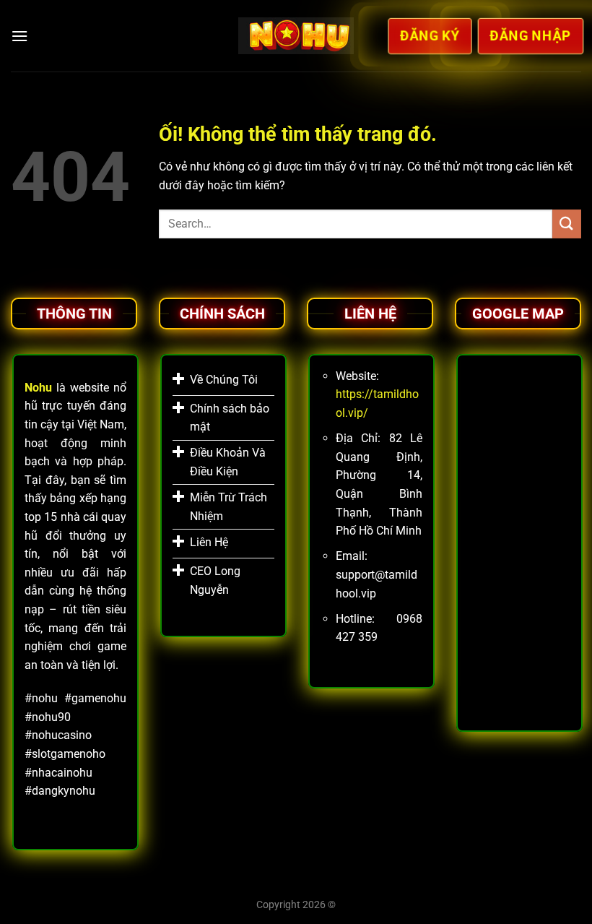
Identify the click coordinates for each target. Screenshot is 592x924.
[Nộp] (566, 224)
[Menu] (19, 35)
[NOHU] (296, 35)
